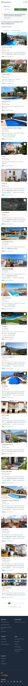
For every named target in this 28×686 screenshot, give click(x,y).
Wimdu (2, 661)
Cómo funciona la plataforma (19, 650)
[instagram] (5, 682)
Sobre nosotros (5, 622)
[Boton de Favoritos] (25, 35)
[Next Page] (21, 603)
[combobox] (14, 6)
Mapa (21, 9)
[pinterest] (17, 682)
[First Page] (5, 603)
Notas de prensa (5, 624)
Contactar (3, 631)
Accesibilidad (18, 646)
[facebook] (2, 682)
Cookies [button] (16, 644)
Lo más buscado (5, 644)
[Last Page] (23, 603)
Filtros (8, 9)
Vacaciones (4, 641)
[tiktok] (11, 682)
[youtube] (14, 682)
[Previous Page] (7, 603)
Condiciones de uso (19, 639)
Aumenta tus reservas (20, 622)
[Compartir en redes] (24, 2)
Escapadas (3, 639)
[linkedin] (20, 682)
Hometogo (3, 658)
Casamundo (4, 663)
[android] (14, 675)
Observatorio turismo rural (6, 628)
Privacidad (17, 641)
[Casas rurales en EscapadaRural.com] (6, 2)
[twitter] (8, 682)
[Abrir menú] (26, 2)
